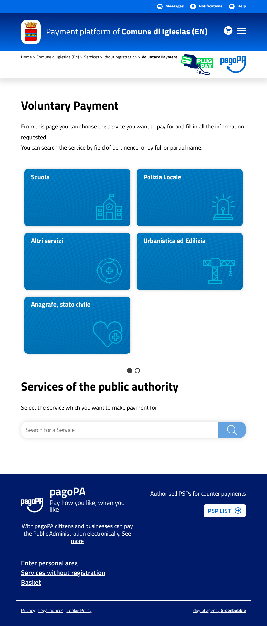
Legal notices (50, 610)
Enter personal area (49, 563)
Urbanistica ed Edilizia (174, 240)
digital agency (219, 610)
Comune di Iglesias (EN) (58, 57)
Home (26, 57)
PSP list (219, 510)
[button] (129, 370)
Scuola (40, 177)
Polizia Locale (162, 177)
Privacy (28, 610)
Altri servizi (47, 240)
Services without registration (111, 57)
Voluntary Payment (159, 57)
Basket (31, 582)
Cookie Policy (78, 610)
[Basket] (228, 30)
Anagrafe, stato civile (61, 304)
